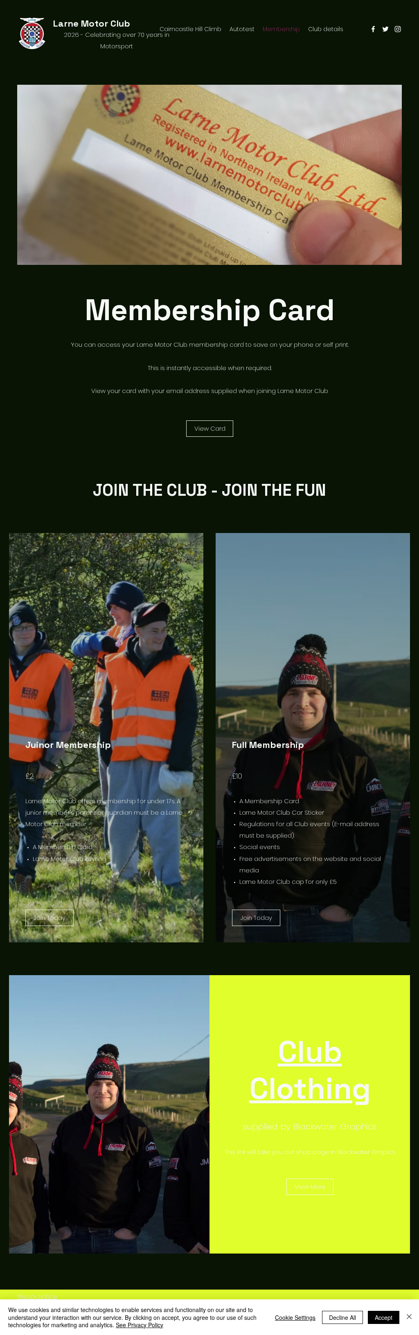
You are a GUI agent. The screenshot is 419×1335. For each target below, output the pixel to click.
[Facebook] (373, 29)
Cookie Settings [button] (295, 1317)
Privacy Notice (37, 1296)
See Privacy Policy (139, 1325)
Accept (383, 1317)
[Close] (409, 1317)
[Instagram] (398, 29)
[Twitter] (385, 29)
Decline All (342, 1317)
